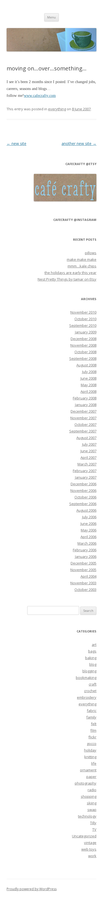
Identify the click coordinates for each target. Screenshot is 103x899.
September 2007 (82, 431)
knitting (90, 756)
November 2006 (83, 490)
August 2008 (86, 365)
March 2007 (86, 464)
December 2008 (83, 338)
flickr (92, 736)
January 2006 (85, 556)
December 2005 (83, 563)
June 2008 (88, 378)
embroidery (86, 697)
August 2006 (86, 510)
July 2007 (89, 444)
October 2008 (85, 351)
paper (91, 776)
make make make (81, 259)
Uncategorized (84, 836)
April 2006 (88, 536)
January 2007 (85, 477)
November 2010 (83, 312)
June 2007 (88, 450)
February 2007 (84, 470)
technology (87, 816)
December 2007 (83, 411)
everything (57, 108)
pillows (90, 252)
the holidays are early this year (70, 272)
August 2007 (86, 437)
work (92, 855)
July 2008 (89, 371)
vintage (90, 842)
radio (92, 789)
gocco (91, 743)
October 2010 (85, 318)
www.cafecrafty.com (40, 96)
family (91, 717)
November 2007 (83, 417)
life (93, 763)
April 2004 (88, 576)
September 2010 (82, 325)
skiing (91, 803)
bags (92, 651)
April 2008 (88, 391)
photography (85, 783)
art (94, 644)
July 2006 (89, 516)
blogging (89, 670)
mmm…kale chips (82, 266)
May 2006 (88, 530)
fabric (91, 710)
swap (91, 809)
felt (93, 723)
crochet (90, 690)
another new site (79, 143)
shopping (88, 796)
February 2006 (84, 549)
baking (90, 657)
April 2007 (88, 457)
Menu (51, 17)
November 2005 (83, 569)
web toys (88, 849)
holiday (90, 750)
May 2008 (88, 384)
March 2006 (86, 543)
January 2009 (85, 332)
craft (92, 684)
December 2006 (83, 483)
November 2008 (83, 345)
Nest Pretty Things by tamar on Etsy (67, 279)
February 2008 (84, 398)
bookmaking (86, 677)
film (93, 730)
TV (94, 829)
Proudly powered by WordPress (32, 889)
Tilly (93, 822)
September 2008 (82, 358)
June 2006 (88, 523)
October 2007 (85, 424)
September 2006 (82, 503)
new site (16, 143)
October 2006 (85, 497)
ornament (88, 770)
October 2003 (85, 589)
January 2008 (85, 404)
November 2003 (83, 582)
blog (92, 664)
